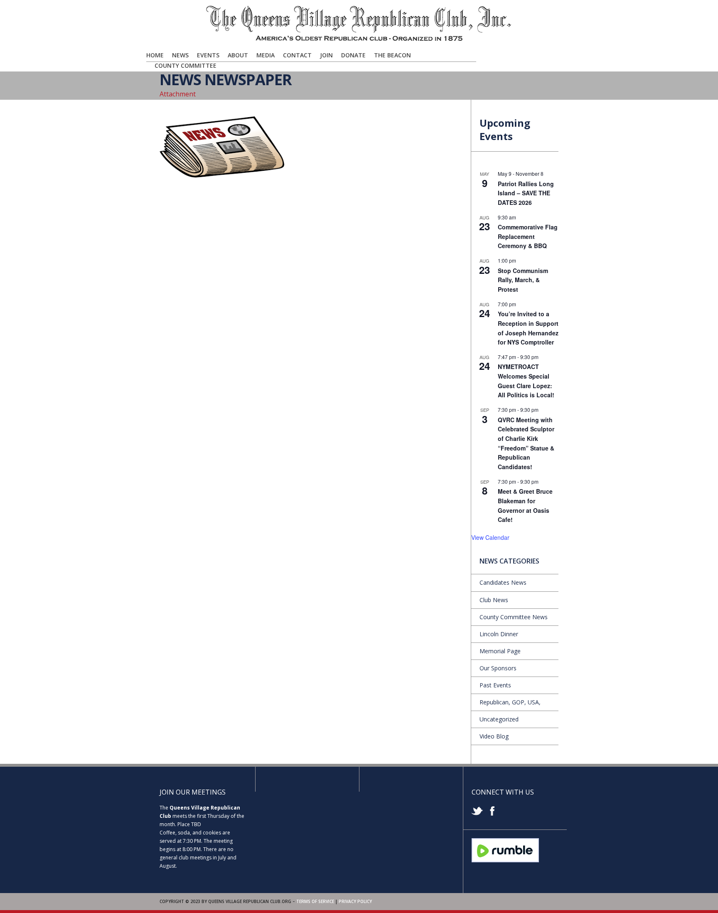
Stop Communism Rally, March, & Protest (523, 279)
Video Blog (494, 736)
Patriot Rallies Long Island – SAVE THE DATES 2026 (526, 193)
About (238, 55)
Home (155, 55)
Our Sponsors (497, 668)
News (180, 55)
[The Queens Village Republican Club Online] (359, 40)
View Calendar (490, 537)
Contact (297, 55)
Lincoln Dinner (498, 634)
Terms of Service (315, 901)
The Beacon (392, 55)
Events (208, 55)
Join (326, 55)
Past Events (495, 685)
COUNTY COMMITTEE (185, 65)
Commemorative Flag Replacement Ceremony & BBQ (528, 236)
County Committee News (513, 617)
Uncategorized (499, 719)
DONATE (353, 55)
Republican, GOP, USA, (510, 702)
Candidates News (502, 582)
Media (265, 55)
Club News (493, 600)
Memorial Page (500, 651)
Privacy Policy (355, 901)
